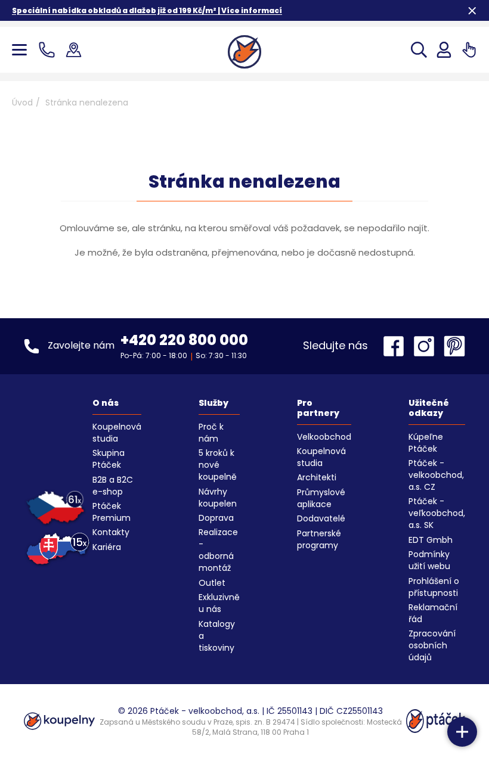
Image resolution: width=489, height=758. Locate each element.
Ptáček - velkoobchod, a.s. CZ (436, 475)
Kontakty (110, 532)
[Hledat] (419, 50)
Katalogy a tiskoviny (217, 636)
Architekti (316, 477)
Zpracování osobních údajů (432, 645)
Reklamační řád (432, 613)
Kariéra (106, 547)
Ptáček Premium (111, 512)
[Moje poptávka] (469, 50)
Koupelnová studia (116, 433)
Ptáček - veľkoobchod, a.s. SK (436, 513)
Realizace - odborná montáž (218, 550)
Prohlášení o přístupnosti (433, 587)
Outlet (212, 583)
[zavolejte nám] (49, 50)
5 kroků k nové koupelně (218, 465)
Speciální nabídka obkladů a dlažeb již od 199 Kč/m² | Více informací (147, 10)
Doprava (216, 518)
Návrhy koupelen (218, 498)
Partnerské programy (319, 539)
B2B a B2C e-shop (112, 486)
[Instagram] (427, 346)
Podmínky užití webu (429, 560)
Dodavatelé (321, 518)
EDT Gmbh (430, 540)
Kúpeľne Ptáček (425, 443)
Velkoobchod (324, 437)
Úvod (22, 102)
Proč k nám (211, 433)
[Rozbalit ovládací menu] (462, 732)
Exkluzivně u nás (219, 603)
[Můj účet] (444, 50)
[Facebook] (396, 346)
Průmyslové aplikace (321, 498)
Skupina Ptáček (108, 459)
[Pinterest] (454, 346)
